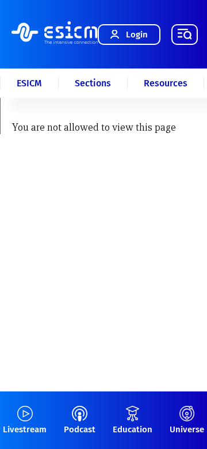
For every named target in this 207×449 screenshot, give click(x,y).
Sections (93, 83)
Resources (165, 83)
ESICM (29, 83)
